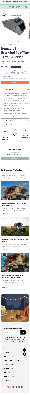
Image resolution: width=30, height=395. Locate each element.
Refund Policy (9, 368)
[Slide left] (11, 41)
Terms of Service (10, 380)
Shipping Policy (10, 372)
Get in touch (22, 341)
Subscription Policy (11, 376)
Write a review (15, 159)
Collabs (7, 352)
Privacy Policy (9, 364)
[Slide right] (18, 41)
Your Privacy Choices (12, 360)
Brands (6, 348)
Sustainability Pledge (12, 356)
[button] (3, 7)
